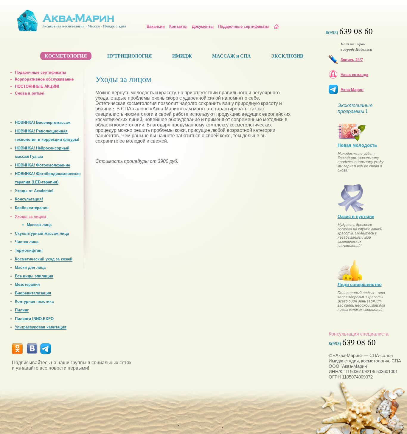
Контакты (178, 26)
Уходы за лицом (30, 216)
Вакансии (156, 26)
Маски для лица (30, 267)
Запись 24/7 (352, 60)
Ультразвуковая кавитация (40, 327)
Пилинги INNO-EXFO (34, 318)
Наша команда (354, 74)
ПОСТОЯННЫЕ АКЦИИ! (37, 86)
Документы (203, 26)
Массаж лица (39, 225)
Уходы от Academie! (34, 191)
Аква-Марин (352, 89)
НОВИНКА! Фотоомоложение (42, 165)
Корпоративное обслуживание (44, 79)
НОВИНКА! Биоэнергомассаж (42, 122)
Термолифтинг (29, 250)
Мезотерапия (27, 284)
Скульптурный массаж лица (42, 233)
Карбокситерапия (32, 208)
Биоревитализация (33, 293)
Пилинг (22, 310)
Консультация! (29, 199)
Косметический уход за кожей (43, 259)
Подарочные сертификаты (243, 26)
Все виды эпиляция (34, 276)
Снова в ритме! (29, 93)
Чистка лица (26, 242)
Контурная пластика (34, 301)
